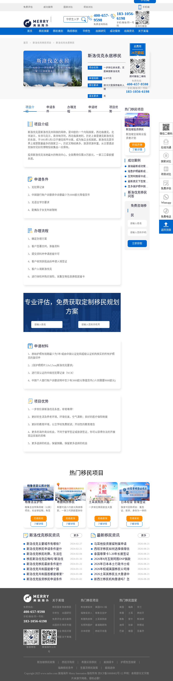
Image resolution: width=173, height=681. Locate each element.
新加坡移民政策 (46, 662)
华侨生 (86, 31)
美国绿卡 (109, 662)
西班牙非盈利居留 (101, 632)
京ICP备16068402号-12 (110, 673)
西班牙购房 (68, 662)
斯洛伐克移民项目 (43, 43)
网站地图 (57, 637)
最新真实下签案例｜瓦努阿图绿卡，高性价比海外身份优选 (139, 181)
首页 (29, 31)
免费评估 (28, 7)
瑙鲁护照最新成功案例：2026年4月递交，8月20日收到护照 (139, 171)
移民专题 (66, 625)
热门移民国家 (128, 600)
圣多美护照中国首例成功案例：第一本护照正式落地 (139, 186)
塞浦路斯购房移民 (101, 626)
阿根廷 (140, 625)
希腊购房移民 (66, 502)
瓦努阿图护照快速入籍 (86, 626)
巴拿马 (121, 632)
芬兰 (139, 607)
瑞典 (130, 607)
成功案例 (48, 7)
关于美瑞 (143, 31)
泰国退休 (110, 667)
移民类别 (58, 31)
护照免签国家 (128, 662)
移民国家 (44, 31)
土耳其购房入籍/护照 (102, 502)
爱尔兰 (130, 620)
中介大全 (57, 631)
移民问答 (66, 631)
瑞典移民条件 (65, 667)
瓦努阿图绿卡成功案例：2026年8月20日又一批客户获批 (139, 176)
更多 (76, 535)
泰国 (130, 631)
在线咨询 (137, 144)
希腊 (121, 613)
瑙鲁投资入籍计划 (86, 614)
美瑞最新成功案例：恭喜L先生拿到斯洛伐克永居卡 (139, 166)
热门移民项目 (90, 600)
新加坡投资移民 (135, 129)
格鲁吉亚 (121, 620)
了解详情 (137, 149)
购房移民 (72, 31)
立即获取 (137, 243)
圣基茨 (140, 631)
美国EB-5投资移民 (101, 608)
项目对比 (88, 7)
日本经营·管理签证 (133, 502)
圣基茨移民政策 (89, 667)
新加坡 (140, 619)
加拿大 (130, 626)
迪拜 (121, 625)
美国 (121, 607)
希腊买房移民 (89, 662)
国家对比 (68, 7)
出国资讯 (57, 625)
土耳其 (130, 614)
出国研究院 (101, 32)
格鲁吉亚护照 (34, 502)
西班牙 (140, 613)
